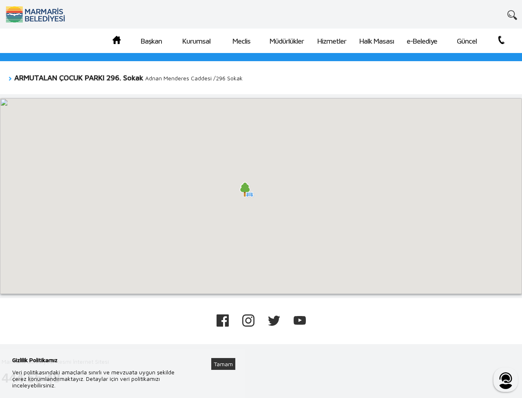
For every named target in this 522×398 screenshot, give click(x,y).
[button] (247, 189)
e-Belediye (422, 41)
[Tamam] (227, 354)
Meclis (241, 41)
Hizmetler (331, 41)
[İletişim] (501, 41)
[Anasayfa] (117, 41)
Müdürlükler (287, 41)
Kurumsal (196, 41)
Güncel (467, 41)
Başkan (151, 41)
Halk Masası (376, 41)
